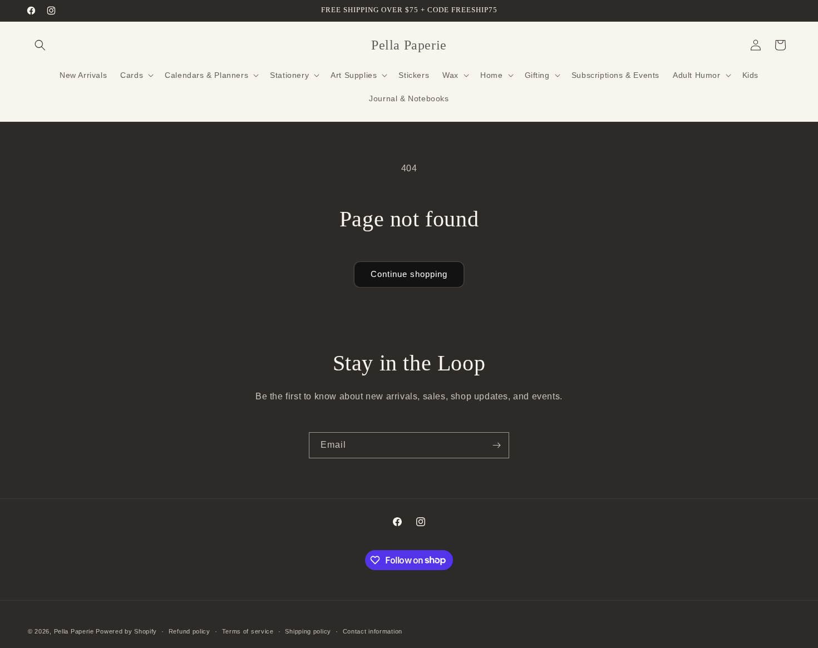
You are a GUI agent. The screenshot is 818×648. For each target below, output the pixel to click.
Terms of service (248, 630)
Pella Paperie (74, 631)
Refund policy (189, 630)
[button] (40, 45)
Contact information (372, 630)
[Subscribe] (496, 445)
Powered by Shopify (126, 631)
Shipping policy (308, 630)
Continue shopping (409, 274)
